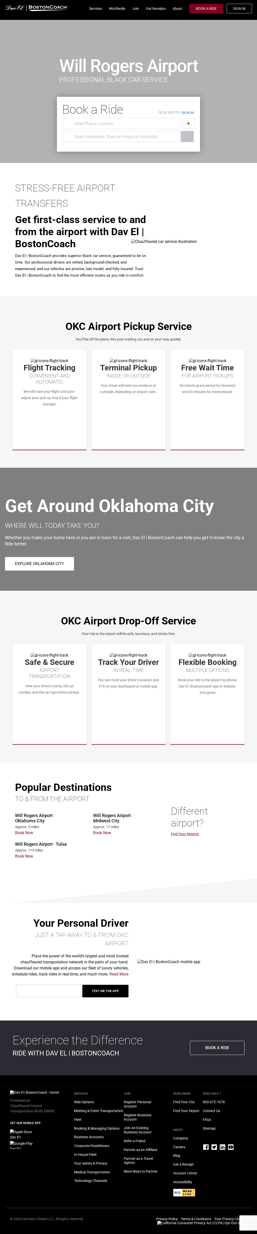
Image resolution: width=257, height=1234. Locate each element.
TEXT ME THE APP (105, 991)
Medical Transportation (92, 1172)
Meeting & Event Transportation (98, 1111)
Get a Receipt (183, 1164)
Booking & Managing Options (96, 1128)
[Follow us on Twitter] (214, 1149)
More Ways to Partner (141, 1171)
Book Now (24, 832)
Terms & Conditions (196, 1219)
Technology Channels (90, 1181)
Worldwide (117, 9)
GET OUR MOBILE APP (25, 1123)
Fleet (78, 1120)
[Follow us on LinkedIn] (222, 1149)
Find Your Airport (186, 1111)
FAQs (207, 1120)
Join (135, 9)
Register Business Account (137, 1117)
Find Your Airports (185, 834)
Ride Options (84, 1102)
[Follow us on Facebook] (206, 1149)
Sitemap (209, 1128)
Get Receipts (156, 9)
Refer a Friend (134, 1141)
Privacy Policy (167, 1219)
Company (180, 1138)
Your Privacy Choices (230, 1219)
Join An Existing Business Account (138, 1130)
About (177, 9)
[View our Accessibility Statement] (184, 1195)
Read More (118, 974)
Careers (179, 1147)
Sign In (239, 9)
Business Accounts (89, 1137)
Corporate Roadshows (91, 1146)
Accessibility (182, 1182)
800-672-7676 (214, 1102)
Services (95, 9)
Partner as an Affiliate (140, 1150)
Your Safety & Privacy (90, 1163)
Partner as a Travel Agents (138, 1161)
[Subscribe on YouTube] (231, 1149)
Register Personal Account (137, 1104)
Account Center (185, 1173)
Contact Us (211, 1111)
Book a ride (217, 1047)
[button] (39, 564)
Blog (176, 1156)
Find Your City (184, 1102)
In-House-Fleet (85, 1155)
